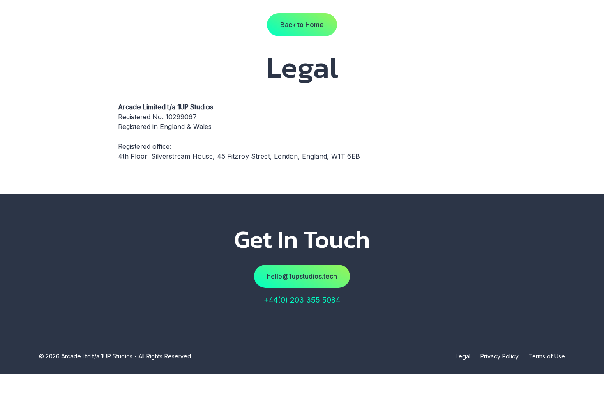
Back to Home (302, 25)
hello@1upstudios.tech (302, 276)
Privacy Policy (499, 356)
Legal (463, 356)
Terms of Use (546, 356)
